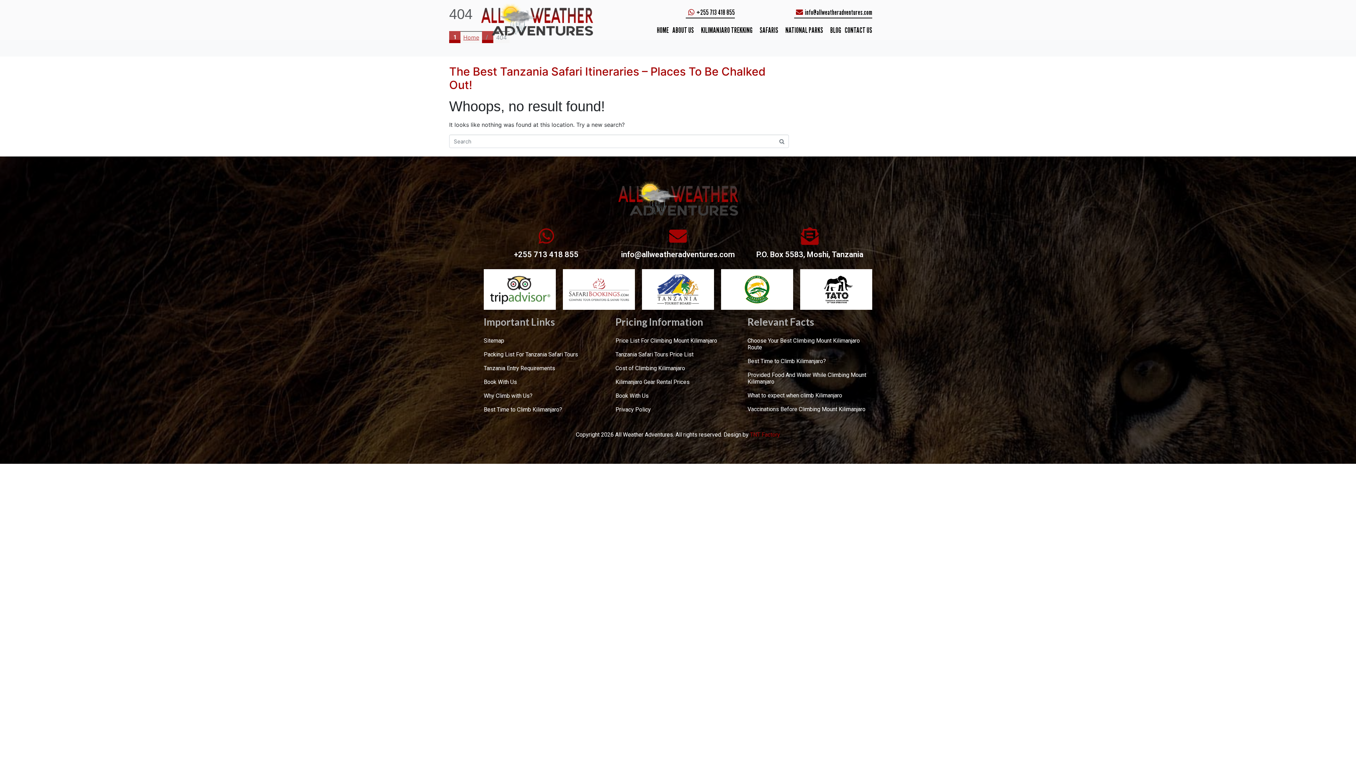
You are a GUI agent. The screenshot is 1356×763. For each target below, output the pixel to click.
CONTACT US (858, 30)
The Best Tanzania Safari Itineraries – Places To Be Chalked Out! (607, 78)
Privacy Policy (633, 409)
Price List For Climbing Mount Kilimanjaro (666, 340)
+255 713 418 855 (546, 254)
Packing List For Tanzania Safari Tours (531, 354)
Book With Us (500, 382)
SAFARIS (769, 30)
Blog (835, 30)
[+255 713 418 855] (546, 236)
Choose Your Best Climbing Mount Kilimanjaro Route (804, 344)
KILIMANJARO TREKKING (727, 30)
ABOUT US (683, 30)
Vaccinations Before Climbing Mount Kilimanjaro (807, 409)
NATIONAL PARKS (804, 30)
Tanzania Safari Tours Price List (654, 354)
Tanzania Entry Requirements (519, 368)
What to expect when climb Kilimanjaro (795, 395)
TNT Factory (765, 434)
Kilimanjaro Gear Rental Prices (652, 382)
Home (663, 30)
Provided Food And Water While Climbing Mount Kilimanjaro (807, 378)
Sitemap (494, 340)
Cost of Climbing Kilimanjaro (650, 368)
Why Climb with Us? (508, 395)
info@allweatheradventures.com (678, 254)
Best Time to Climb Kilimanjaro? (523, 409)
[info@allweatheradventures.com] (678, 236)
